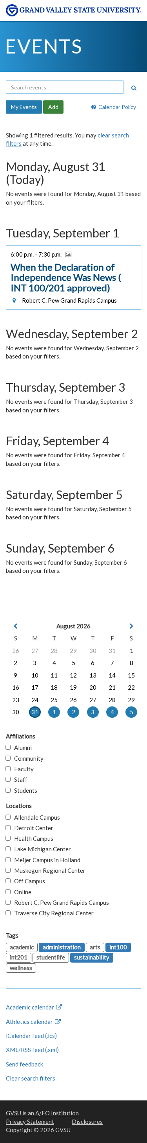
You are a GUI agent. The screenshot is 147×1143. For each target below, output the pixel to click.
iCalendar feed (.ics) (31, 1035)
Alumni (21, 747)
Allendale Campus (35, 817)
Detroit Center (32, 827)
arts (95, 946)
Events (43, 46)
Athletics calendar (30, 1021)
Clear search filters (30, 1078)
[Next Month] (131, 626)
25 (54, 699)
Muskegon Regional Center (48, 870)
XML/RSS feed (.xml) (32, 1049)
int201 (18, 957)
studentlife (50, 957)
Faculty (22, 768)
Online (21, 891)
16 (15, 687)
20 (92, 687)
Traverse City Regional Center (52, 913)
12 (73, 675)
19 (73, 687)
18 (54, 687)
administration (62, 946)
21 (112, 687)
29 (73, 650)
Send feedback (24, 1064)
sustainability (91, 957)
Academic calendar (30, 1007)
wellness (21, 967)
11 (54, 675)
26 (15, 650)
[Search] (133, 88)
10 (34, 675)
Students (24, 790)
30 (92, 650)
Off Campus (28, 880)
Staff (19, 779)
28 (54, 650)
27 (34, 650)
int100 (118, 946)
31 (112, 650)
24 (34, 699)
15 (131, 675)
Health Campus (32, 838)
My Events (24, 106)
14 (112, 675)
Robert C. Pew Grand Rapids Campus (60, 902)
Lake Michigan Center (41, 848)
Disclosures (87, 1121)
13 (92, 675)
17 (34, 687)
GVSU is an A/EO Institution (42, 1112)
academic (22, 946)
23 (15, 699)
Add (53, 106)
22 (131, 687)
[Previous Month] (16, 626)
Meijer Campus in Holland (45, 859)
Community (27, 758)
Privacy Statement (30, 1121)
